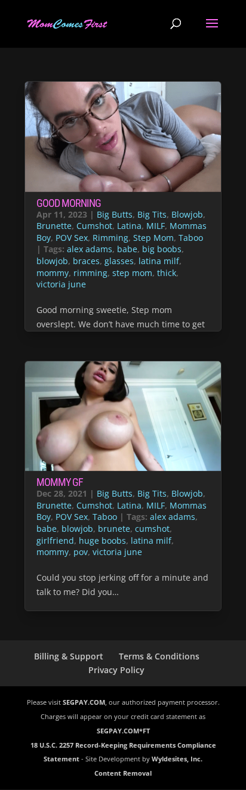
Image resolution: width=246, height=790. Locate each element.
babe (127, 249)
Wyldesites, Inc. (177, 758)
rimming (90, 272)
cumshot (152, 528)
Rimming (110, 237)
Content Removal (123, 773)
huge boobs (102, 540)
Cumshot (94, 225)
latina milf (159, 261)
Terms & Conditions (159, 656)
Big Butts (115, 214)
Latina (129, 225)
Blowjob (187, 214)
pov (80, 551)
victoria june (61, 284)
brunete (114, 528)
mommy (52, 272)
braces (86, 261)
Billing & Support (68, 656)
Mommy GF (59, 482)
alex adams (89, 249)
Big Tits (152, 214)
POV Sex (72, 237)
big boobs (162, 249)
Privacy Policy (116, 670)
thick (166, 272)
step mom (132, 272)
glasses (119, 261)
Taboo (191, 237)
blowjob (52, 261)
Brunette (54, 225)
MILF (155, 225)
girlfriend (55, 540)
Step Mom (153, 237)
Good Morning (68, 203)
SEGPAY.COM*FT (123, 730)
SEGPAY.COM (84, 702)
